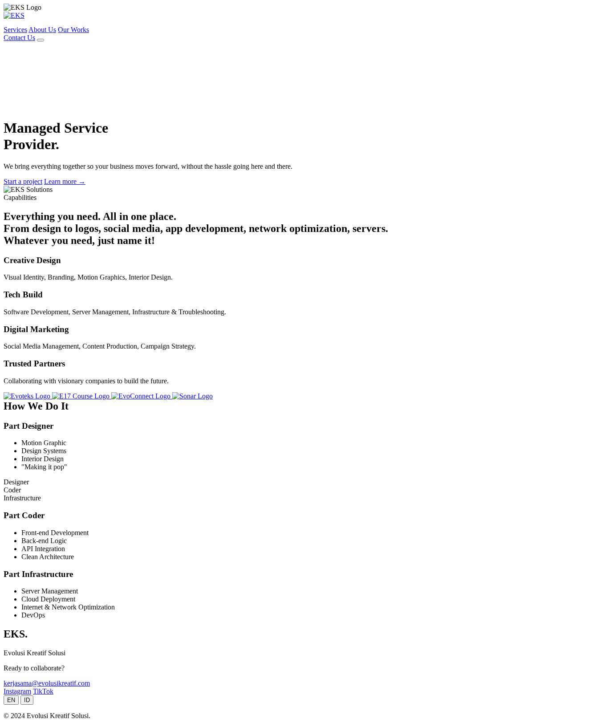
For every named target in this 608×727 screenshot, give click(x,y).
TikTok (43, 691)
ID (27, 700)
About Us (42, 29)
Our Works (73, 29)
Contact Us (19, 37)
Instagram (17, 691)
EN (11, 700)
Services (15, 29)
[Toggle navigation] (40, 40)
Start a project (23, 181)
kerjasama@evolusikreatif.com (47, 683)
